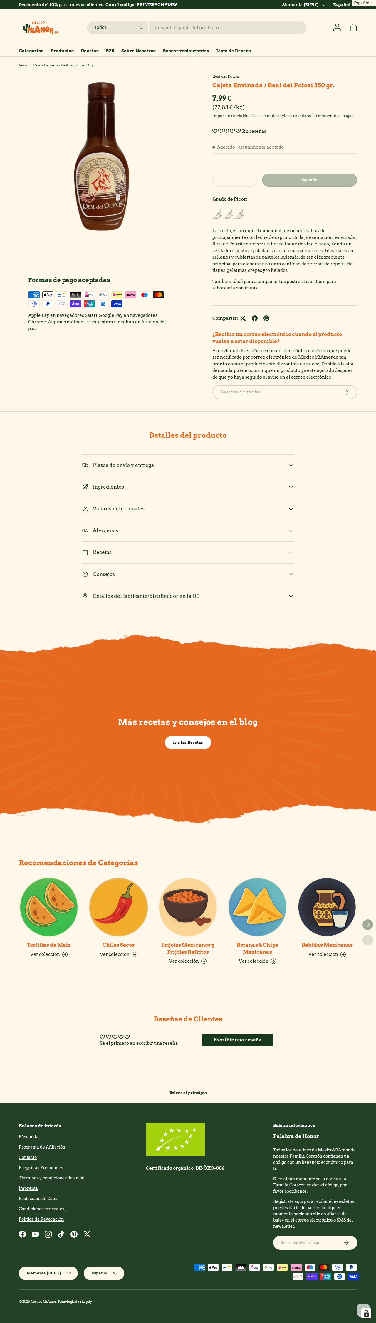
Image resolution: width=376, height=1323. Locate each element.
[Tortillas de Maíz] (49, 907)
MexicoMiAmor (43, 1301)
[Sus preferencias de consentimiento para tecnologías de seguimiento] (366, 1313)
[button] (353, 27)
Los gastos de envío (270, 115)
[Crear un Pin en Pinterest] (266, 318)
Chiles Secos (119, 945)
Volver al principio (188, 1092)
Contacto (28, 1157)
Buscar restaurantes (186, 51)
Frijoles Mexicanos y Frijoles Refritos (187, 948)
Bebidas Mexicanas (327, 945)
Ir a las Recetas (188, 742)
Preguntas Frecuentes (41, 1167)
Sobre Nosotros (138, 51)
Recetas (90, 51)
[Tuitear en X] (243, 318)
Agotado (309, 179)
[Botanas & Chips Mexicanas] (257, 907)
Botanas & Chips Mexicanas (257, 948)
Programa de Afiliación (42, 1147)
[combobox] (197, 27)
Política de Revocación (41, 1219)
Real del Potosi (225, 76)
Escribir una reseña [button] (238, 1040)
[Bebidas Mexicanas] (327, 907)
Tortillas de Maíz (49, 945)
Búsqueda (28, 1136)
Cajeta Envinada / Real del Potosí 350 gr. (64, 65)
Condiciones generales (41, 1208)
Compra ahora (183, 4)
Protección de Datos (38, 1198)
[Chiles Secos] (118, 907)
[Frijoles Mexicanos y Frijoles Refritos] (188, 907)
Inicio (23, 65)
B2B (110, 51)
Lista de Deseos (233, 51)
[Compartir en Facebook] (255, 318)
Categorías (31, 51)
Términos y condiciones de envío (51, 1178)
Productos (62, 51)
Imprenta (28, 1188)
